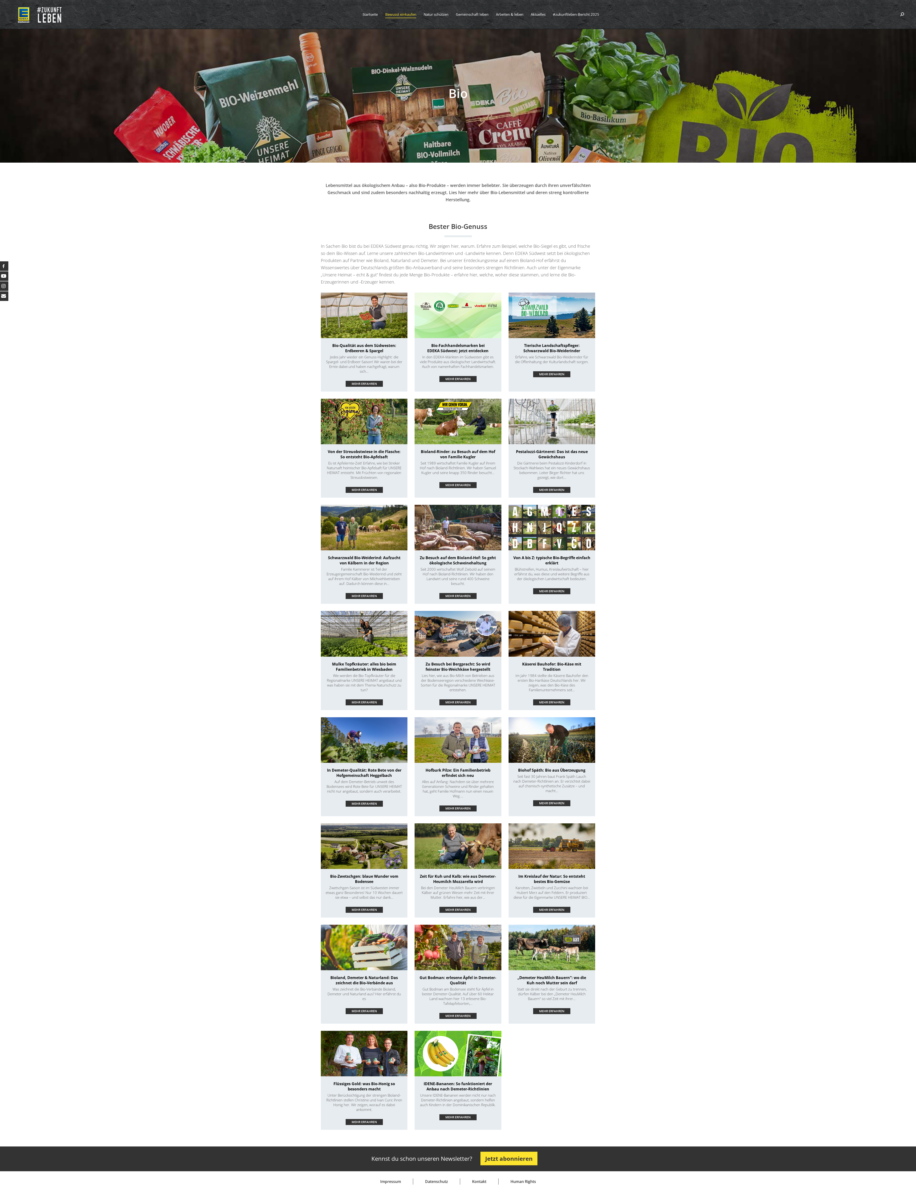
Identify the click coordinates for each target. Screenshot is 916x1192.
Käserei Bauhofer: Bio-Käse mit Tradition (551, 666)
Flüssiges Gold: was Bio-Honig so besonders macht (364, 1086)
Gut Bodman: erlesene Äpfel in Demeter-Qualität (458, 980)
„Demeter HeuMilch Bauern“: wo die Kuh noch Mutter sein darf (551, 980)
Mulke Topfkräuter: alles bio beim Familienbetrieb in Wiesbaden (364, 666)
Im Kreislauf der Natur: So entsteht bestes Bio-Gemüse (551, 879)
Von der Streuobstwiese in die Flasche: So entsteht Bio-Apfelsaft (364, 454)
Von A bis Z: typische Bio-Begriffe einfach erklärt (551, 560)
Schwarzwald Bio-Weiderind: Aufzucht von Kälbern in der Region (364, 560)
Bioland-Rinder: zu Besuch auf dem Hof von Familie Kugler (458, 454)
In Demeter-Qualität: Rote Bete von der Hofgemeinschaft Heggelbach (364, 773)
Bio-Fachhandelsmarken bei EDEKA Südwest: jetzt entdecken (458, 348)
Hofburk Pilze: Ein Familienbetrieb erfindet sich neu (458, 773)
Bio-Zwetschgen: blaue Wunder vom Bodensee (364, 879)
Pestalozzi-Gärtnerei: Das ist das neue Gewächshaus (552, 454)
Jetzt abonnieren (509, 1158)
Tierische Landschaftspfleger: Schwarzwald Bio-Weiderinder (551, 348)
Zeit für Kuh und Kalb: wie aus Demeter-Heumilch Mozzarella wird (458, 879)
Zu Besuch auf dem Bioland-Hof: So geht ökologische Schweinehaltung (458, 560)
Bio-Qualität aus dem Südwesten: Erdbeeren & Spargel (364, 348)
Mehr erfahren (364, 384)
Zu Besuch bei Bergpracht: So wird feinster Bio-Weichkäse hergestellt (458, 666)
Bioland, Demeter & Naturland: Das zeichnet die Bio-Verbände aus (364, 980)
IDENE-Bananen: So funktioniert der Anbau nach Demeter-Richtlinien (458, 1086)
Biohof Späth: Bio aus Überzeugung (551, 770)
